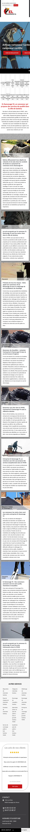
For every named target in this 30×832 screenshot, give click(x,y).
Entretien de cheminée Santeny (5, 710)
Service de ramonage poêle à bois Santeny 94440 (5, 730)
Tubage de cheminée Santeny (14, 691)
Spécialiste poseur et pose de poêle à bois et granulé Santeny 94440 (15, 714)
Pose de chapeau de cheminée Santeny (6, 701)
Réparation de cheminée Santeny (5, 692)
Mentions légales (22, 830)
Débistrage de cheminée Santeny (24, 692)
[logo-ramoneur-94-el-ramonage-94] (10, 11)
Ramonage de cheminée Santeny (24, 701)
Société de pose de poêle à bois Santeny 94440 (14, 730)
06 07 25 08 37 (18, 1)
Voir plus (15, 786)
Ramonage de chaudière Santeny (15, 701)
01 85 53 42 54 (7, 1)
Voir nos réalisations (12, 53)
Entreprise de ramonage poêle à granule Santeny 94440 (24, 713)
